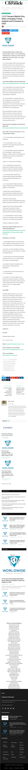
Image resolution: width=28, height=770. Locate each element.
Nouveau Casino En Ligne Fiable (14, 670)
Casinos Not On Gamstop (14, 624)
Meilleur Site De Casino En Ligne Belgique (14, 663)
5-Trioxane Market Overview (9, 363)
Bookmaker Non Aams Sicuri (14, 686)
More (14, 702)
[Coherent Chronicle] (14, 3)
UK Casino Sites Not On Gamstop (14, 659)
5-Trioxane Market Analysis (9, 361)
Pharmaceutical (6, 754)
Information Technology (21, 748)
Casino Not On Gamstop (14, 626)
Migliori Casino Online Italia (14, 633)
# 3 (4, 359)
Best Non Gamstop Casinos (14, 644)
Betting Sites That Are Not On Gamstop (14, 655)
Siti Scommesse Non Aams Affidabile (14, 681)
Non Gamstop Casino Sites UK (14, 649)
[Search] (25, 3)
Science (20, 754)
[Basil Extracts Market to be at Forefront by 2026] (8, 428)
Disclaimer (22, 768)
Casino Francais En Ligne (14, 685)
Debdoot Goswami (6, 457)
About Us (6, 768)
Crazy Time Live (14, 666)
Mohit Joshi (8, 26)
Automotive (5, 742)
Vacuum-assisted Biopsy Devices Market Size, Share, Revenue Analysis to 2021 (17, 602)
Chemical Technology (6, 13)
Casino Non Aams (14, 673)
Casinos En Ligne (14, 667)
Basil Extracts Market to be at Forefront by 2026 (10, 494)
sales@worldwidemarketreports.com (15, 344)
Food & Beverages (13, 746)
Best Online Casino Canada (14, 641)
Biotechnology (14, 742)
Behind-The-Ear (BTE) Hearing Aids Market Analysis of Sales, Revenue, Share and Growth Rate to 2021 (17, 526)
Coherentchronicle (19, 764)
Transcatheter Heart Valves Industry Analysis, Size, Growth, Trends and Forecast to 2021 (18, 609)
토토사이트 (14, 680)
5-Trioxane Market (13, 359)
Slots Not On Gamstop (14, 651)
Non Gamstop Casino (14, 652)
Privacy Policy (16, 768)
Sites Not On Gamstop (14, 653)
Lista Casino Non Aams (14, 684)
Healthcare (21, 745)
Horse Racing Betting (14, 656)
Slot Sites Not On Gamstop (14, 635)
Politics (12, 754)
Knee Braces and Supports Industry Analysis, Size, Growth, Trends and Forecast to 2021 (17, 542)
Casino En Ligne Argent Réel (14, 688)
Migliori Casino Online (14, 675)
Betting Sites (14, 630)
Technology (13, 757)
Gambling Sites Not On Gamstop (14, 640)
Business (21, 742)
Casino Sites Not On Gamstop (14, 638)
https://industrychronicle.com (10, 355)
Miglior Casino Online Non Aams (14, 671)
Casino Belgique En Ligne (14, 674)
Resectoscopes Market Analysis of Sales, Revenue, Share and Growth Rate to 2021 (17, 519)
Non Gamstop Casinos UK (14, 634)
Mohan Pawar (6, 437)
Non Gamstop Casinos (14, 627)
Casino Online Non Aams (14, 664)
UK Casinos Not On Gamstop (14, 648)
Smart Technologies (5, 758)
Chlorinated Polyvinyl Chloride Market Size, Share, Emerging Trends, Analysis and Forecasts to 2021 (8, 474)
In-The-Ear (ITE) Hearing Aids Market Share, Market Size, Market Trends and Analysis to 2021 (18, 534)
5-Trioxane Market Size (8, 368)
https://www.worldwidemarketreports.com (13, 349)
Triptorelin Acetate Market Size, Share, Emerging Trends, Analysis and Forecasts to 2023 (20, 391)
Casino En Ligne (14, 642)
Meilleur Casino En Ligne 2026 (14, 668)
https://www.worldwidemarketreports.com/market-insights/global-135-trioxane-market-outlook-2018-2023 (14, 232)
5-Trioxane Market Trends (8, 370)
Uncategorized (22, 757)
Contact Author (13, 416)
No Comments (23, 26)
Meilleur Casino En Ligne (14, 637)
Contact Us (11, 768)
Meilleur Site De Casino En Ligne (14, 662)
